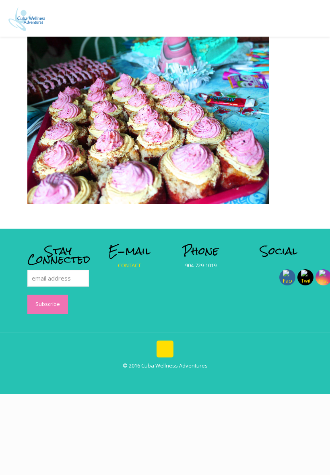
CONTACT (129, 265)
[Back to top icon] (165, 349)
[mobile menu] (317, 18)
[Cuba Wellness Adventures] (27, 18)
